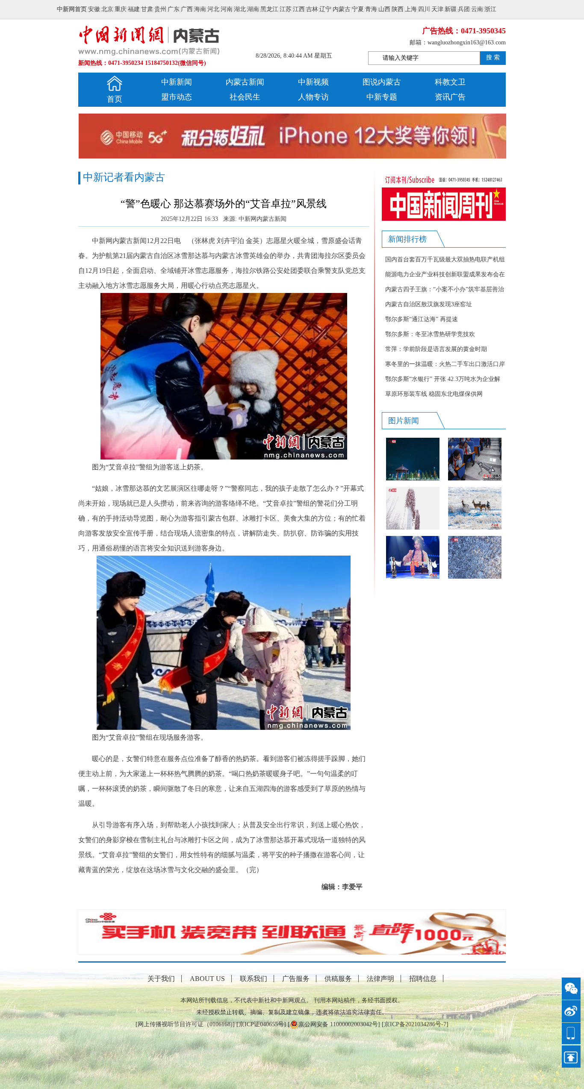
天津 (437, 9)
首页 (114, 99)
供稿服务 (338, 978)
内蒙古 (342, 9)
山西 (384, 9)
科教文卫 (450, 82)
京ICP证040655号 (261, 1024)
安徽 (94, 9)
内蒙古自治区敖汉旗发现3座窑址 (428, 304)
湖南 (253, 9)
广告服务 (296, 978)
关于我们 (161, 978)
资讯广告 (450, 97)
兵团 (464, 9)
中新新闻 (176, 82)
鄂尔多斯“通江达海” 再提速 (421, 319)
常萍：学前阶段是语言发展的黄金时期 (436, 349)
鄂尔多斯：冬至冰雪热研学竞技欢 (430, 334)
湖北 (240, 9)
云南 (477, 9)
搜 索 (493, 57)
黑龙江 (269, 9)
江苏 (286, 9)
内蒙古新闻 (245, 82)
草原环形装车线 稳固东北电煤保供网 (434, 394)
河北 (213, 9)
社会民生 (245, 97)
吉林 (312, 9)
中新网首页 (72, 9)
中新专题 (381, 97)
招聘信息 (423, 978)
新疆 (451, 9)
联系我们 (253, 978)
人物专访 (313, 97)
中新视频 (313, 82)
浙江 (490, 9)
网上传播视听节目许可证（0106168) (185, 1024)
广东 (174, 9)
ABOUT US (207, 978)
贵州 (160, 9)
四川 (424, 9)
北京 (107, 9)
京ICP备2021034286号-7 (415, 1024)
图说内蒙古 (382, 82)
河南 (227, 9)
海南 (200, 9)
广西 (187, 9)
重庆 (121, 9)
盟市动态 (176, 97)
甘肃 (147, 9)
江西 (299, 9)
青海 (371, 9)
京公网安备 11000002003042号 (338, 1024)
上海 (411, 9)
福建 (134, 9)
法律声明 (380, 978)
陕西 (398, 9)
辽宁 (325, 9)
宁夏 (358, 9)
